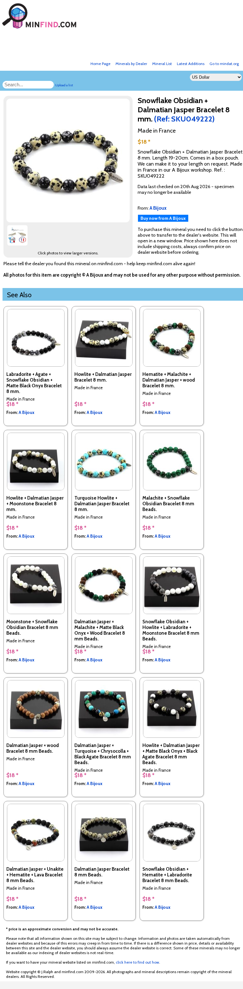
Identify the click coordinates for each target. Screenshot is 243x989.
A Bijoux (26, 412)
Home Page (100, 63)
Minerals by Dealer (131, 63)
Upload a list (64, 85)
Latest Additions (190, 63)
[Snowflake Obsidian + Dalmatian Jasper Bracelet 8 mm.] (69, 221)
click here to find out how (137, 962)
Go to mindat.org (224, 63)
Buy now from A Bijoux (163, 218)
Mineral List (162, 63)
